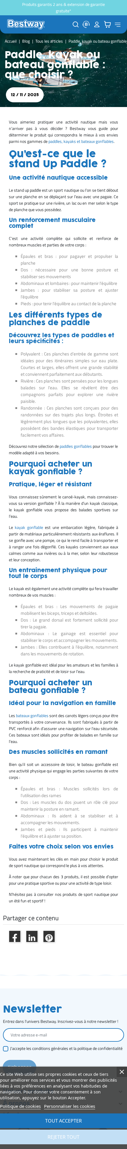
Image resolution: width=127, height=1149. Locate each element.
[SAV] (86, 24)
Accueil (11, 41)
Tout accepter (63, 1121)
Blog (26, 41)
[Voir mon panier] (107, 24)
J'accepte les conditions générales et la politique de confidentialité (66, 1048)
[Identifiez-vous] (96, 24)
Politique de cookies (20, 1106)
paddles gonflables (76, 446)
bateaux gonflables (32, 715)
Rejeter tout (63, 1137)
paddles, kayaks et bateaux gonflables (81, 141)
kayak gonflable (29, 527)
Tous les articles (49, 41)
